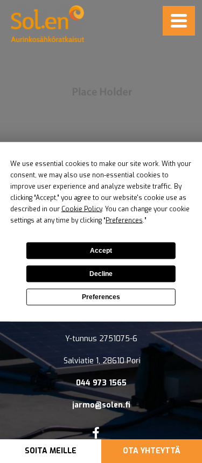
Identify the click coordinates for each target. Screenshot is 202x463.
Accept (101, 250)
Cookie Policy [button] (81, 208)
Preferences (101, 297)
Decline (101, 274)
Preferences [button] (124, 220)
